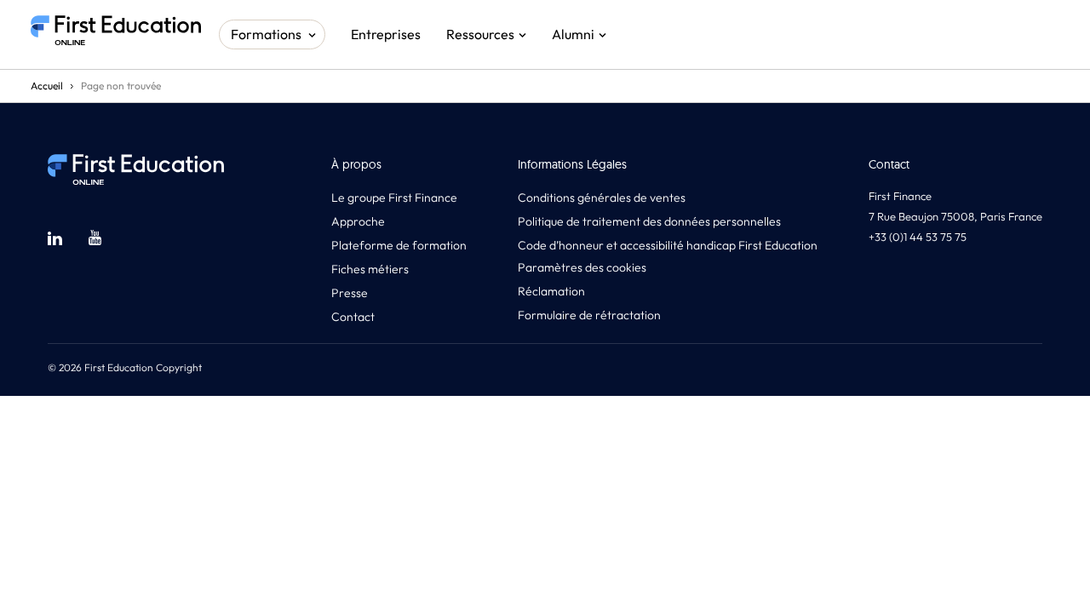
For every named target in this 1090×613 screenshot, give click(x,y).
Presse (349, 293)
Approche (358, 221)
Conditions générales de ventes (602, 197)
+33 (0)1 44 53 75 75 (918, 236)
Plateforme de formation (399, 245)
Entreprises (386, 34)
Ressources (480, 34)
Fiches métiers (370, 269)
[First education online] (116, 34)
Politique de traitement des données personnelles (649, 221)
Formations (266, 34)
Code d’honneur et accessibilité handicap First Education (668, 245)
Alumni (573, 34)
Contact (353, 316)
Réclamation (551, 291)
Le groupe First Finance (394, 197)
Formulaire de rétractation (589, 315)
